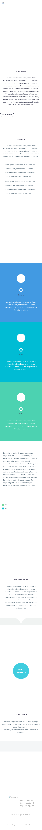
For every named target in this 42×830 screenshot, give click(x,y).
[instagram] (33, 821)
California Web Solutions (25, 825)
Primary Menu (38, 3)
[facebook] (25, 821)
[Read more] (21, 284)
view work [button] (7, 115)
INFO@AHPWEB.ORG (24, 815)
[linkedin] (21, 821)
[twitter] (29, 821)
